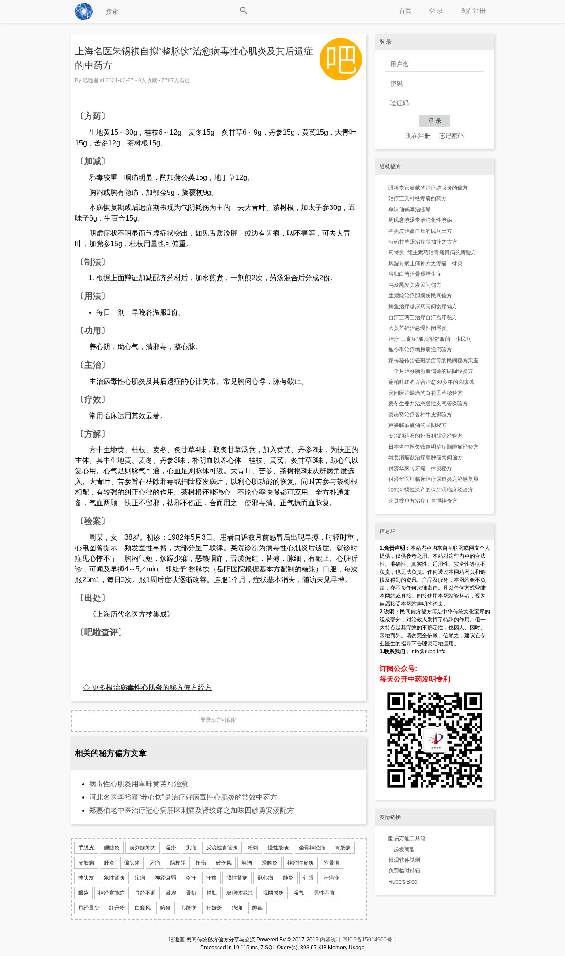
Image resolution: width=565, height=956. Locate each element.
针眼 (308, 878)
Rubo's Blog (403, 882)
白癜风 (143, 908)
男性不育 (324, 893)
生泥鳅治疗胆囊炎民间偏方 (420, 296)
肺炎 (288, 878)
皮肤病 (86, 863)
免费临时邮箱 (404, 871)
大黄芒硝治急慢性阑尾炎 (417, 328)
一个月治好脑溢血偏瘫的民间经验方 (430, 371)
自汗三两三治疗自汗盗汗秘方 (422, 317)
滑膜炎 (270, 863)
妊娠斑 (214, 908)
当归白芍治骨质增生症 (414, 274)
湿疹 (171, 848)
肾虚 (171, 893)
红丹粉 (117, 908)
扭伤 (201, 863)
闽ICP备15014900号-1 (370, 940)
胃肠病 (343, 848)
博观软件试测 (404, 860)
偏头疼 (132, 863)
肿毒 (257, 908)
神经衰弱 (165, 878)
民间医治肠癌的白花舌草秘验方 (425, 393)
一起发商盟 (401, 849)
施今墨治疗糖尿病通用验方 (420, 350)
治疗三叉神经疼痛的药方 (417, 198)
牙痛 (155, 863)
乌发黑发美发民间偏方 (414, 285)
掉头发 (86, 878)
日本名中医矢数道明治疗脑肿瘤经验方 (433, 447)
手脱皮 (86, 848)
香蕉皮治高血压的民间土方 (420, 231)
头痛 (191, 848)
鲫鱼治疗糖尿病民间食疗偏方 (422, 306)
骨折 (191, 893)
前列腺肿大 (142, 848)
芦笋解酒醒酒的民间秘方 (417, 425)
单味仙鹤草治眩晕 (409, 209)
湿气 (299, 893)
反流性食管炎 (222, 848)
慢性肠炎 (278, 848)
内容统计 (330, 940)
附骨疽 (331, 863)
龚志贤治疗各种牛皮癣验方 (420, 414)
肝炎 (109, 863)
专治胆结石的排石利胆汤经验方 (425, 436)
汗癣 (211, 878)
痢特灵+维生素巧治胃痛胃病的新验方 (432, 252)
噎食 (165, 908)
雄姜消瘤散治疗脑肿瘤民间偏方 (425, 457)
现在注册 (473, 10)
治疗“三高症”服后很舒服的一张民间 (429, 339)
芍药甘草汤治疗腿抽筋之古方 (422, 242)
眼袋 (83, 893)
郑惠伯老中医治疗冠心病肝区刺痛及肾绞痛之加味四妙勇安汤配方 (191, 810)
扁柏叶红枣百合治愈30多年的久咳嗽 (431, 382)
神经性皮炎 (300, 863)
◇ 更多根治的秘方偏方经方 (147, 687)
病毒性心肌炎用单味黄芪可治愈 (138, 784)
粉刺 (253, 848)
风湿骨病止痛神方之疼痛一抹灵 (425, 263)
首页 (405, 10)
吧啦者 (91, 80)
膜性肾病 (237, 878)
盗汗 (191, 878)
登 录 (436, 10)
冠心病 (265, 878)
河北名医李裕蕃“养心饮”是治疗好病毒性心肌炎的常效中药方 (183, 797)
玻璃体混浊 (239, 893)
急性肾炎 (114, 878)
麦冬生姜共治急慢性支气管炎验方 (428, 403)
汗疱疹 (331, 878)
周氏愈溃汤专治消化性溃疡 (420, 220)
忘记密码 (451, 135)
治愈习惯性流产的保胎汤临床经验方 (430, 490)
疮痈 (237, 908)
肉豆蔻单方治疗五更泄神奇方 (422, 501)
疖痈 (140, 878)
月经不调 (145, 893)
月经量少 (88, 908)
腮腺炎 (112, 848)
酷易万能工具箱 (407, 838)
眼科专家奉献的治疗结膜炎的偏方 (428, 188)
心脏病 (188, 908)
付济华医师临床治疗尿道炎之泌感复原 (433, 479)
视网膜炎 (273, 893)
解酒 (246, 863)
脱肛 (211, 893)
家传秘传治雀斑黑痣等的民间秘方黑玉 (433, 361)
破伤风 (224, 863)
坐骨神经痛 (312, 848)
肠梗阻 (178, 863)
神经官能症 (111, 893)
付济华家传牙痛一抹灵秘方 (420, 468)
